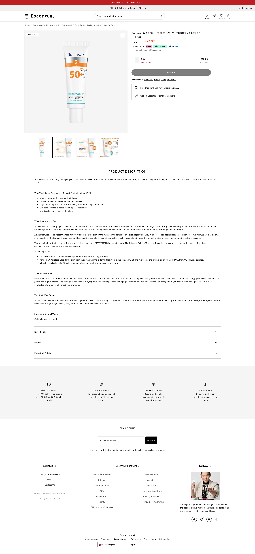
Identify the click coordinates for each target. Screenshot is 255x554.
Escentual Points (152, 474)
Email (163, 79)
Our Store (151, 485)
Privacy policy (106, 539)
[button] (26, 15)
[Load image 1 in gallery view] (41, 147)
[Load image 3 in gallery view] (87, 147)
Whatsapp (171, 79)
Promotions (101, 496)
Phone (157, 79)
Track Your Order (101, 485)
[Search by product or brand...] (161, 16)
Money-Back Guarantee (153, 502)
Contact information (121, 539)
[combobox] (129, 16)
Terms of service (150, 539)
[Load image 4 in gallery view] (110, 147)
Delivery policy (164, 539)
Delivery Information (101, 474)
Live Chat (148, 79)
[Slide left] (27, 147)
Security (101, 502)
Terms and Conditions (152, 491)
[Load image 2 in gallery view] (64, 147)
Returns (101, 480)
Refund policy (136, 539)
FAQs (101, 491)
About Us (151, 480)
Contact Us (49, 485)
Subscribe (151, 440)
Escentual (94, 539)
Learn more (169, 96)
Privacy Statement (151, 496)
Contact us (247, 8)
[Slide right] (125, 147)
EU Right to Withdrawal (102, 507)
